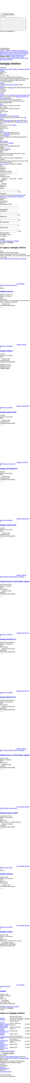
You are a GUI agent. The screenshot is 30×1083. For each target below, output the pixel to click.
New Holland (4, 59)
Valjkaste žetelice (10, 55)
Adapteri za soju (20, 55)
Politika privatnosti (14, 1056)
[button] (15, 40)
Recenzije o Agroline (12, 1058)
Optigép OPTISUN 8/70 (8, 468)
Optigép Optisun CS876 (9, 813)
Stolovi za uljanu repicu (15, 53)
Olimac (10, 59)
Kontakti (12, 1051)
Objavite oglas (5, 368)
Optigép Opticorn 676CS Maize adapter (15, 581)
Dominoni (3, 58)
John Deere (16, 58)
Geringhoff (9, 58)
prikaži (3, 239)
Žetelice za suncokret (11, 52)
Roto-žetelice (4, 53)
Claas (22, 56)
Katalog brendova (23, 1058)
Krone (26, 58)
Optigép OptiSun (6, 351)
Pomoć (7, 1051)
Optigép (3, 991)
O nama (2, 1051)
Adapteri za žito (16, 50)
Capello (12, 56)
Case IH (17, 56)
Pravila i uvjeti (4, 1056)
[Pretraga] (13, 24)
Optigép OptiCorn (6, 291)
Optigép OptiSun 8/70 (8, 412)
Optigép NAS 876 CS (8, 639)
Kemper (22, 58)
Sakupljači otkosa (23, 52)
